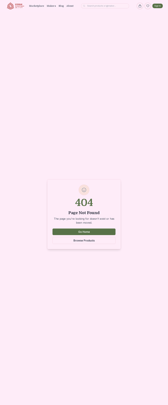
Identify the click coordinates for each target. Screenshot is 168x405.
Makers (51, 6)
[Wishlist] (148, 6)
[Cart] (140, 6)
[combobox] (105, 6)
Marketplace (36, 6)
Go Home (84, 231)
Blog (61, 6)
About (70, 6)
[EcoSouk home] (15, 6)
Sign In (157, 6)
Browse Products (84, 240)
